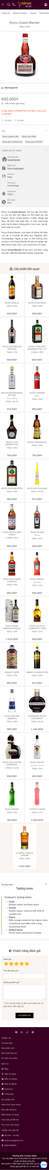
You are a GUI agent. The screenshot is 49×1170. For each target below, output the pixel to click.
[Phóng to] (24, 55)
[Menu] (3, 4)
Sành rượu (21, 1164)
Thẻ (3, 131)
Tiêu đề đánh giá (11, 971)
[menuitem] (10, 137)
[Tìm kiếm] (8, 4)
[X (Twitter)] (22, 1032)
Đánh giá (7, 959)
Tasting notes (7, 884)
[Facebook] (16, 1032)
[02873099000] (14, 4)
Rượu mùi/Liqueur (15, 168)
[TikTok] (27, 1032)
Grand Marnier (13, 160)
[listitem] (24, 55)
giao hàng (20, 103)
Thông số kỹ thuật (11, 151)
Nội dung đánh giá (11, 982)
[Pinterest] (33, 1032)
